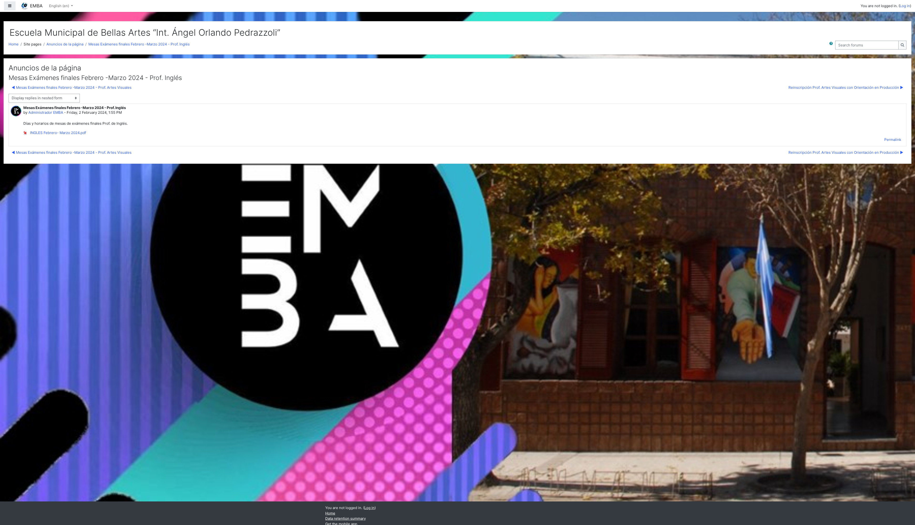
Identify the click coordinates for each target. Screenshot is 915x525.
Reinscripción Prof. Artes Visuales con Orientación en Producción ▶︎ (845, 87)
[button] (832, 45)
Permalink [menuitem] (892, 139)
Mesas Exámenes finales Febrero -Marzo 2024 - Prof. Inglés (139, 44)
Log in (905, 6)
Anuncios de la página (64, 44)
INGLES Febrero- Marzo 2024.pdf (57, 132)
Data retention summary (345, 518)
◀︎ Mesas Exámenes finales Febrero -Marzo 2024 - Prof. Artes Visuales (72, 87)
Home (14, 44)
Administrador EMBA (45, 112)
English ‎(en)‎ (59, 6)
